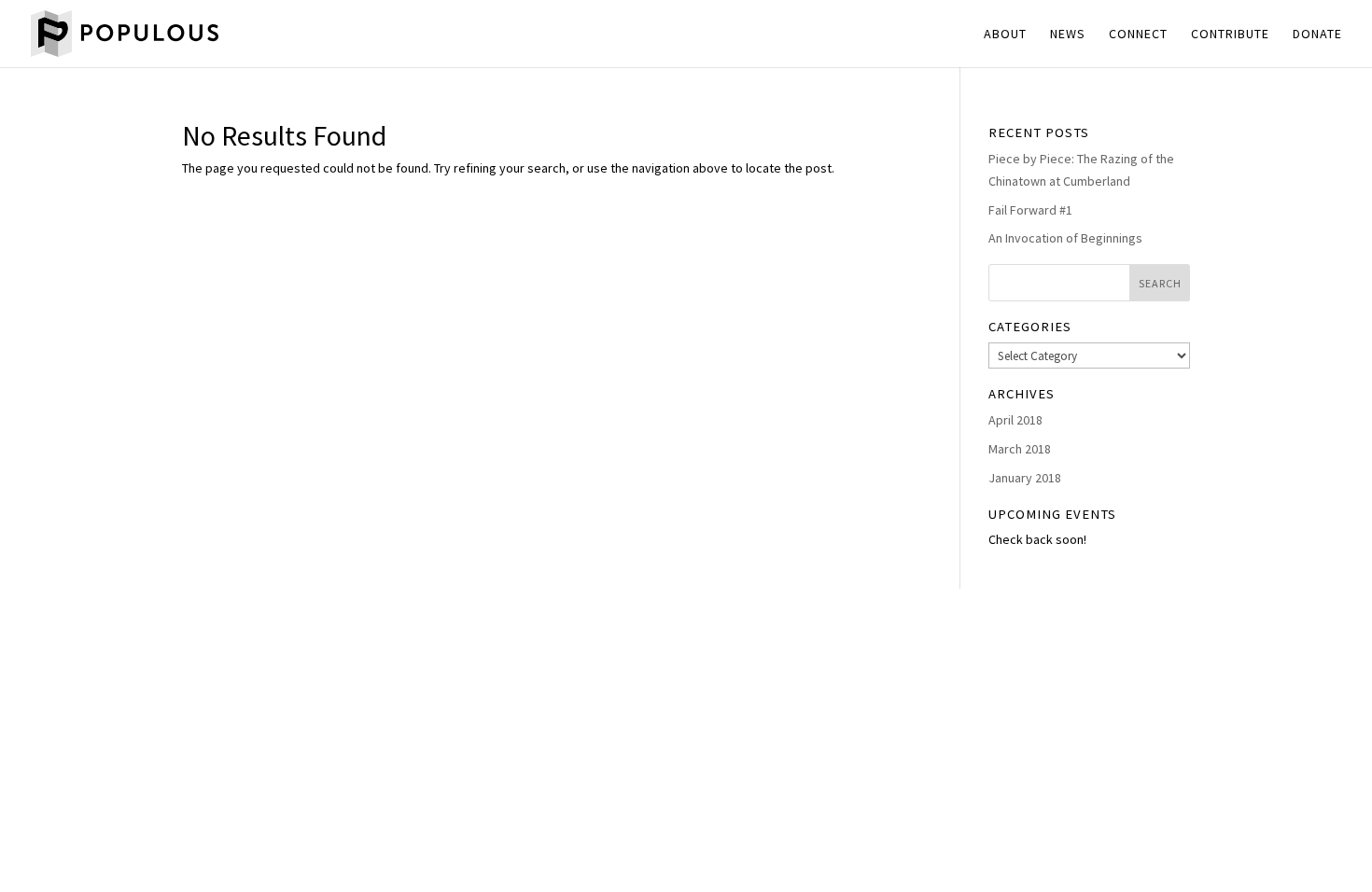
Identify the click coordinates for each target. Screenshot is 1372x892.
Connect (1138, 34)
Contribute (1230, 34)
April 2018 (1015, 419)
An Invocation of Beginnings (1065, 238)
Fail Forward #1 (1030, 210)
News (1067, 34)
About (1005, 34)
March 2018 (1019, 448)
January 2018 (1024, 477)
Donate (1317, 34)
